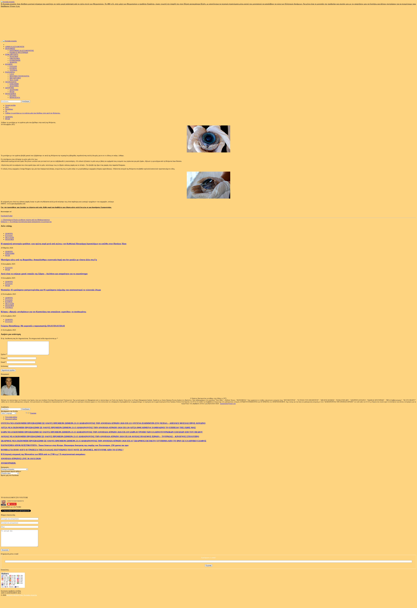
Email (3, 362)
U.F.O (12, 74)
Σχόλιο (4, 354)
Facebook (4, 216)
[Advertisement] (208, 23)
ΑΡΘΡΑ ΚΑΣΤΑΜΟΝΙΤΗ (14, 47)
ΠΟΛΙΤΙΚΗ (14, 56)
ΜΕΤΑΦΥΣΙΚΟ (15, 78)
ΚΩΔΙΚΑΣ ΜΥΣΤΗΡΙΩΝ (19, 52)
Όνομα (4, 358)
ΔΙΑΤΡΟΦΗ (9, 88)
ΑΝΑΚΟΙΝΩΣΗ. (8, 463)
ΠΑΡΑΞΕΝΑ (10, 72)
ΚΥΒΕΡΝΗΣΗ (15, 60)
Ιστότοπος (4, 366)
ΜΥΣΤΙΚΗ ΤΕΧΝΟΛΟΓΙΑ (19, 76)
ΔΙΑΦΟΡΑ (13, 62)
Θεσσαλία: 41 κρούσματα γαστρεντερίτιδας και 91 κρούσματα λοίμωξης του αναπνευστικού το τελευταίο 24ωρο (51, 290)
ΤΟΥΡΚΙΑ (13, 70)
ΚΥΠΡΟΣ (13, 68)
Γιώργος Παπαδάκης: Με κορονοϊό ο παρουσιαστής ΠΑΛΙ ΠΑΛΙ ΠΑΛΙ (33, 326)
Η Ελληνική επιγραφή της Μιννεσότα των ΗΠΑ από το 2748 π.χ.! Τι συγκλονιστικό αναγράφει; (43, 454)
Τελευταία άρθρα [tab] (11, 417)
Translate (33, 413)
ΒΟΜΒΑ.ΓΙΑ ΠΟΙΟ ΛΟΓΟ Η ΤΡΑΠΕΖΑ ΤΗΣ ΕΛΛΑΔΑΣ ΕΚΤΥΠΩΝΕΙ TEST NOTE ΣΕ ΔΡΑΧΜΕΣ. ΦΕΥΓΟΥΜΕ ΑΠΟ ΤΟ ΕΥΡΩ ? (62, 450)
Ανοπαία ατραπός (30, 595)
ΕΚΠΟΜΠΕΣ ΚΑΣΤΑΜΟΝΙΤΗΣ (22, 50)
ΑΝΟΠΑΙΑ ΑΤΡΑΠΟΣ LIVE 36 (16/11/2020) (21, 458)
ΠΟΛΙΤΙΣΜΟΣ (10, 94)
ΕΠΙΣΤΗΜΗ (14, 84)
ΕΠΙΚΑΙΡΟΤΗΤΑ (11, 54)
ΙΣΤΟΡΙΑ (13, 96)
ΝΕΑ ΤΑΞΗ (14, 80)
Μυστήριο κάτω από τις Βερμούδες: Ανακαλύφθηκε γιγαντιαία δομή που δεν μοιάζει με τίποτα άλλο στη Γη (49, 260)
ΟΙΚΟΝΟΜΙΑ (15, 58)
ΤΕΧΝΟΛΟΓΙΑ (11, 82)
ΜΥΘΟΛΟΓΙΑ (15, 97)
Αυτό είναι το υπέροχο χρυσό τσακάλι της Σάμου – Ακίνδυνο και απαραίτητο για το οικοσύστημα (44, 274)
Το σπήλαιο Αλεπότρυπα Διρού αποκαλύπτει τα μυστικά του (26, 222)
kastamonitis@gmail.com (228, 403)
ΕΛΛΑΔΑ (13, 66)
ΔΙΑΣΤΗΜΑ (14, 86)
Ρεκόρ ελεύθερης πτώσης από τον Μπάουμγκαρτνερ (25, 220)
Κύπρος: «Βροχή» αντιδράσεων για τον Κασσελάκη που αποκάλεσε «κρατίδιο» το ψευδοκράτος (43, 312)
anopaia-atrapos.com (15, 595)
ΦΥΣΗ (12, 92)
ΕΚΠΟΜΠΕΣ (10, 49)
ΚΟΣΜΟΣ (8, 64)
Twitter (10, 216)
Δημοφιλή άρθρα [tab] (11, 419)
